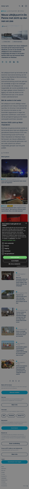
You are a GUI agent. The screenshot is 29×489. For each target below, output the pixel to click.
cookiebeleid (12, 238)
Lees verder (18, 238)
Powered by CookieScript (22, 266)
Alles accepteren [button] (15, 257)
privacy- (6, 238)
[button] (14, 240)
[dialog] (14, 244)
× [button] (26, 223)
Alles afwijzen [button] (15, 260)
